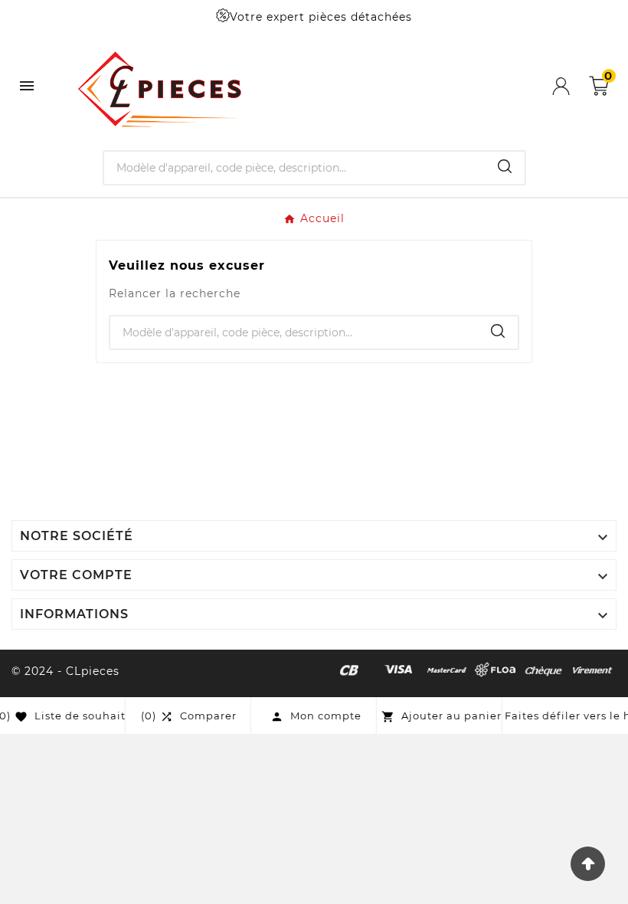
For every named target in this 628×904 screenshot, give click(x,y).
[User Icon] (570, 86)
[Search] (504, 166)
